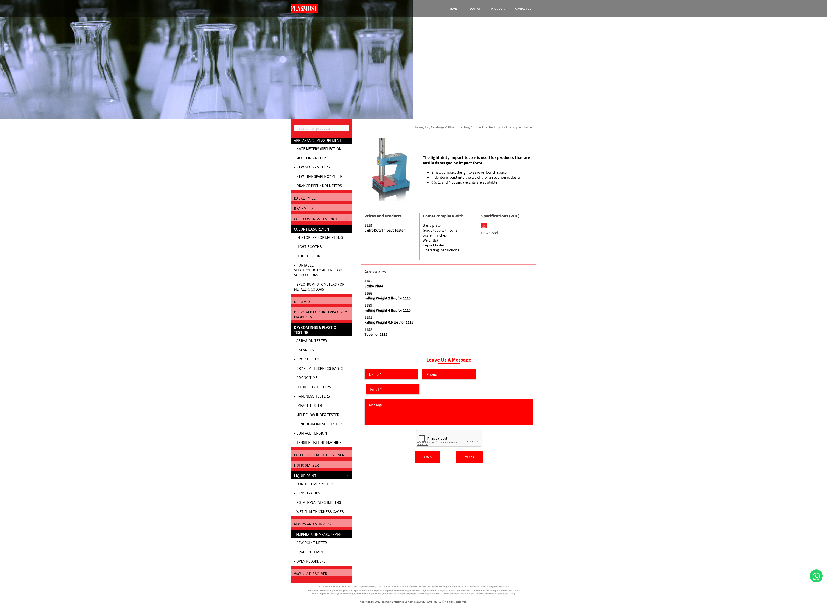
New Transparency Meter (319, 176)
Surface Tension (311, 433)
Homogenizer (306, 465)
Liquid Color (308, 255)
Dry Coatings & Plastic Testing (447, 127)
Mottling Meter (311, 157)
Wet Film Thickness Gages (320, 511)
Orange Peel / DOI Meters (319, 185)
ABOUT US (474, 9)
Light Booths (309, 246)
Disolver (302, 301)
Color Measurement (312, 229)
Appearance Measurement (318, 140)
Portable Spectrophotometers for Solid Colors (318, 270)
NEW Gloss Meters (313, 167)
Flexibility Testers (313, 386)
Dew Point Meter (311, 542)
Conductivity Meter (314, 483)
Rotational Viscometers (318, 502)
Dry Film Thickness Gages (319, 368)
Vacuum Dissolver (310, 573)
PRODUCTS (498, 9)
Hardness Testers (313, 396)
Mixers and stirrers (312, 524)
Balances (305, 349)
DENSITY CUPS (308, 493)
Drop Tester (307, 359)
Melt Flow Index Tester (317, 414)
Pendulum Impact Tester (319, 423)
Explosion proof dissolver (319, 454)
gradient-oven (309, 551)
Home (418, 127)
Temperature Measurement (319, 534)
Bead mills (304, 208)
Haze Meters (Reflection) (319, 148)
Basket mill (305, 198)
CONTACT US (523, 9)
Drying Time (306, 377)
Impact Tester (483, 127)
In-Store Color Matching (319, 237)
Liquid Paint (305, 475)
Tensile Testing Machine (319, 442)
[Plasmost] (304, 8)
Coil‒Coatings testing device (321, 218)
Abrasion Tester (311, 340)
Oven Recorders (311, 561)
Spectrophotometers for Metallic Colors (319, 287)
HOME (453, 9)
